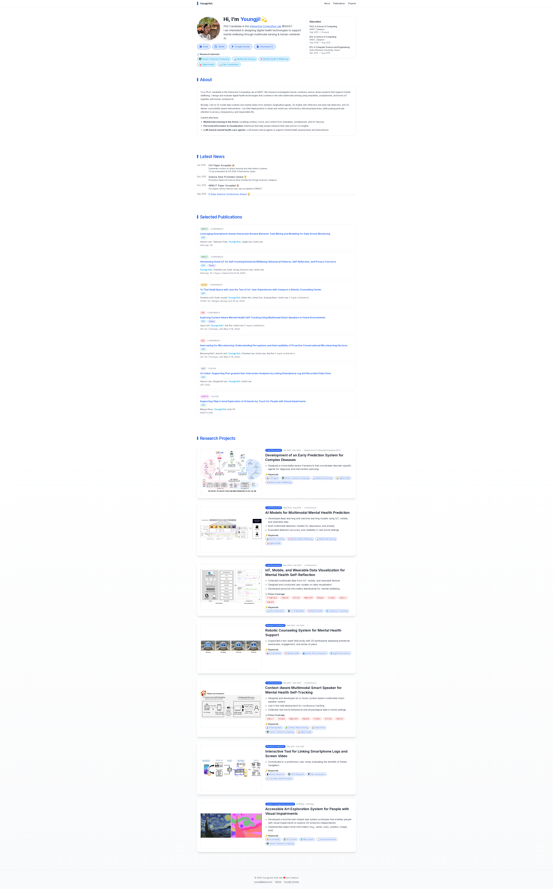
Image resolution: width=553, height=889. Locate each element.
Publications (339, 3)
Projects (352, 3)
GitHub (221, 46)
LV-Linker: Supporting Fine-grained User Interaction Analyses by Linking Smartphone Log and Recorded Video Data (265, 373)
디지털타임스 (272, 598)
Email (205, 46)
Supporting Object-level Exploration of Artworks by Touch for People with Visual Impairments (253, 401)
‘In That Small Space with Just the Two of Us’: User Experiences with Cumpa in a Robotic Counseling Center (260, 289)
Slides (211, 265)
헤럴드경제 (308, 598)
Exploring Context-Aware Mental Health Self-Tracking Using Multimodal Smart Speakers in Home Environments (262, 317)
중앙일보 (320, 598)
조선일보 (331, 598)
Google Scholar (242, 46)
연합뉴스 (342, 598)
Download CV (266, 46)
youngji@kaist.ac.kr (263, 882)
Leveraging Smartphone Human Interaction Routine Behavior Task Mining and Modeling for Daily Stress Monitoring (265, 233)
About (327, 3)
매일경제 (270, 602)
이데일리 (317, 719)
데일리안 (285, 598)
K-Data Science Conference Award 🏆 (229, 194)
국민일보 (281, 719)
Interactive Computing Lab (265, 26)
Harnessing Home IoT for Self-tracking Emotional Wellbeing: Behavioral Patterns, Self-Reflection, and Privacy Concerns (268, 261)
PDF (203, 237)
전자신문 (296, 598)
